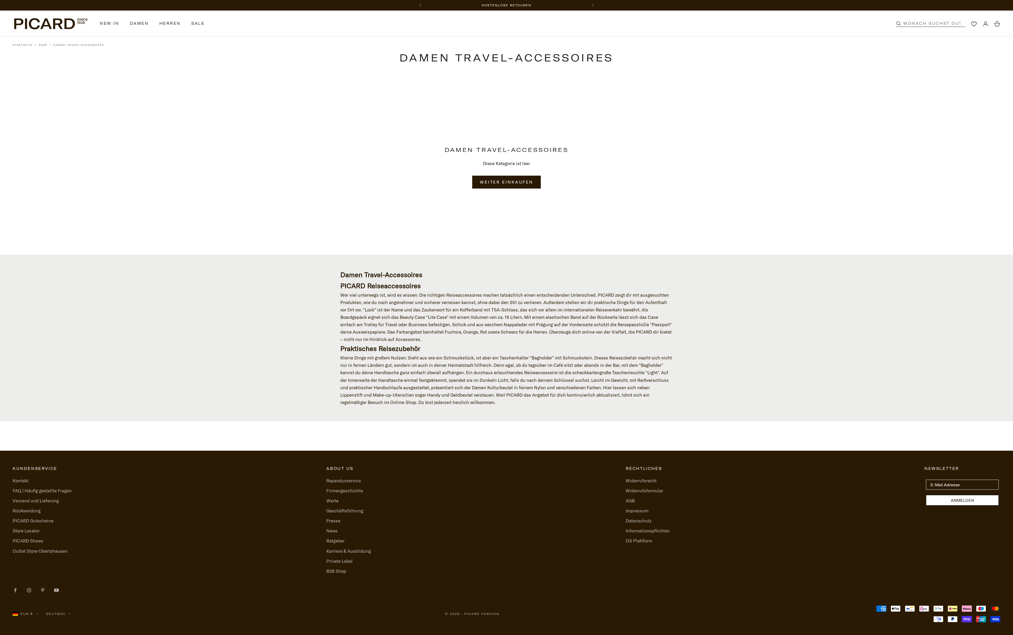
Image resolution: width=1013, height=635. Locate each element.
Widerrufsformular (644, 490)
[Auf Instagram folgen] (29, 590)
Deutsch (55, 614)
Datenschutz (639, 520)
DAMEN (139, 23)
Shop (43, 45)
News (332, 530)
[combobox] (936, 23)
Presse (333, 520)
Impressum (637, 510)
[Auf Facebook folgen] (15, 590)
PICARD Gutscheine (33, 520)
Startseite (23, 45)
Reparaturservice (343, 480)
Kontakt (20, 480)
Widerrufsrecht (641, 480)
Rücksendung (27, 510)
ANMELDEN (962, 500)
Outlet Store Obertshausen (40, 551)
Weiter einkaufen (506, 182)
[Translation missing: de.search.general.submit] (898, 23)
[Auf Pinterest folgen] (42, 590)
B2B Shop (336, 571)
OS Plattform (639, 540)
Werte (332, 500)
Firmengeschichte (344, 490)
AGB (630, 500)
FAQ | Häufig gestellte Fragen (42, 490)
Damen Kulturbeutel (492, 387)
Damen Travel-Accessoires (79, 45)
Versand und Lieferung (36, 500)
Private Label (339, 561)
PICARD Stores (28, 540)
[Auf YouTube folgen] (56, 590)
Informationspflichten (648, 530)
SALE (197, 23)
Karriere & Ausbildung (348, 551)
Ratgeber (335, 540)
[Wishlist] (974, 24)
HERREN (170, 23)
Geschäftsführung (344, 510)
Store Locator (26, 530)
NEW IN (109, 23)
